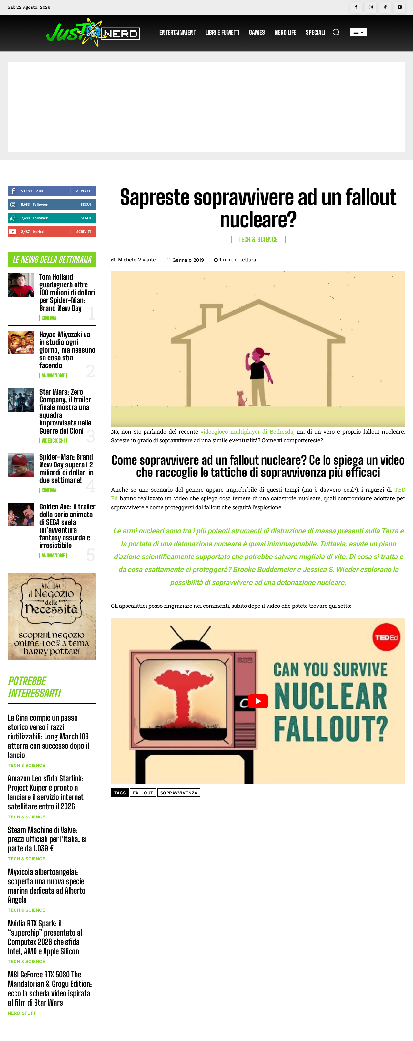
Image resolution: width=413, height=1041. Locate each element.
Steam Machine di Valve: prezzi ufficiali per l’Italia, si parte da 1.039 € (47, 839)
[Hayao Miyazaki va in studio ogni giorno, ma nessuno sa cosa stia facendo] (21, 342)
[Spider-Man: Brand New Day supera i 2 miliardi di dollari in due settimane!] (21, 465)
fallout (143, 792)
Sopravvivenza (179, 792)
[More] (398, 258)
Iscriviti (83, 231)
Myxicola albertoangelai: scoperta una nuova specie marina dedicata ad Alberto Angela (47, 885)
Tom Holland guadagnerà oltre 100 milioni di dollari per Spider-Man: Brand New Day (67, 293)
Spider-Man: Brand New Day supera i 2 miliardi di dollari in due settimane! (66, 469)
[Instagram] (370, 7)
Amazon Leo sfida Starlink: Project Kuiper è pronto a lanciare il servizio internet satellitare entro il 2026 (46, 792)
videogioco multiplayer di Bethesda (246, 431)
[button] (336, 32)
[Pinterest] (368, 258)
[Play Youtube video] (258, 701)
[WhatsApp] (383, 258)
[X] (353, 258)
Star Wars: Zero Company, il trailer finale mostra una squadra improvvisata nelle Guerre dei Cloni (65, 411)
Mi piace (83, 190)
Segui (86, 204)
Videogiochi (53, 440)
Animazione (53, 375)
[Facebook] (356, 7)
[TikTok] (385, 7)
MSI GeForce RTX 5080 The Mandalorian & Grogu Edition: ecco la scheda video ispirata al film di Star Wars (50, 988)
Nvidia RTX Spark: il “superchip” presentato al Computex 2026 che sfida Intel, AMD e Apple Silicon (45, 937)
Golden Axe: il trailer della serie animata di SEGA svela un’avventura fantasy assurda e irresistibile (67, 526)
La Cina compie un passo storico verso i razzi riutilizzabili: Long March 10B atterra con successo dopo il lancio (48, 736)
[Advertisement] (206, 107)
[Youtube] (399, 7)
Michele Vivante (137, 260)
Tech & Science (26, 765)
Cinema (49, 318)
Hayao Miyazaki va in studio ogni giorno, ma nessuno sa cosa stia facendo (67, 350)
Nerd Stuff (22, 1013)
